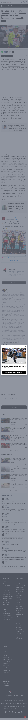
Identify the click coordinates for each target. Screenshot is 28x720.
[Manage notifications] (25, 717)
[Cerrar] (25, 346)
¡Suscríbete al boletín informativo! (14, 372)
